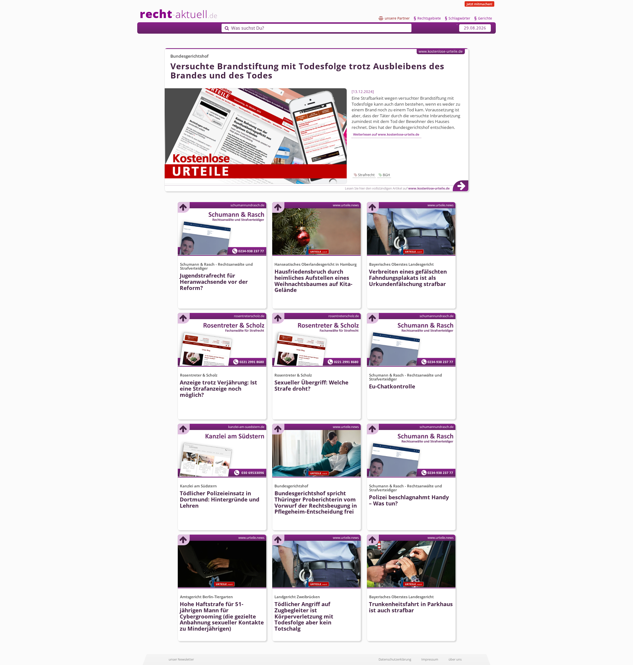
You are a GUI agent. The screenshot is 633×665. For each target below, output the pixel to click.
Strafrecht (366, 174)
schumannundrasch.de (247, 205)
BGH (386, 174)
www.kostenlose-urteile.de (441, 51)
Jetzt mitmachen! (479, 4)
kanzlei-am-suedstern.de (246, 427)
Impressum (429, 659)
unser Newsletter (181, 659)
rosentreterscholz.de (249, 316)
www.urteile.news (346, 205)
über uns (455, 659)
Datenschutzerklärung (395, 659)
